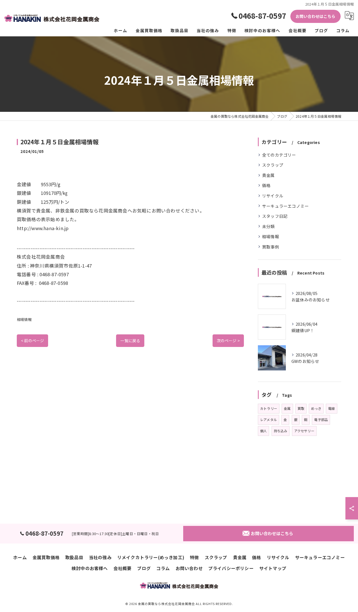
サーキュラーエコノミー (285, 206)
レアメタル (268, 419)
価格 (266, 185)
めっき (316, 408)
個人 (263, 430)
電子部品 (321, 419)
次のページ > (228, 340)
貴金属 (268, 175)
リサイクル (272, 196)
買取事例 (270, 247)
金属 (287, 408)
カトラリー (268, 408)
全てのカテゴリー (279, 155)
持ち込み (281, 430)
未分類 (268, 226)
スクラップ (272, 165)
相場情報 (24, 319)
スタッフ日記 (275, 216)
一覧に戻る (130, 340)
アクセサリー (304, 430)
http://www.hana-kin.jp (43, 228)
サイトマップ (272, 568)
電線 (331, 408)
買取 (301, 408)
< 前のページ (32, 340)
